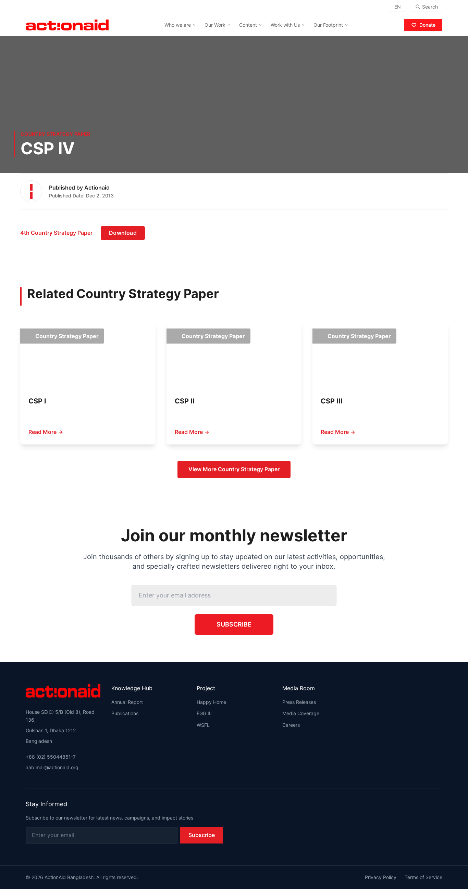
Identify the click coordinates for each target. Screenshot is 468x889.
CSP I (37, 401)
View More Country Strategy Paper (234, 469)
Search (430, 7)
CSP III (332, 401)
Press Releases (299, 702)
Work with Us (285, 25)
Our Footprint (328, 25)
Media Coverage (300, 713)
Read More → (45, 431)
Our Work (215, 25)
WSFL (203, 725)
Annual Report (127, 702)
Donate (427, 25)
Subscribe (234, 624)
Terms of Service (423, 877)
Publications (124, 713)
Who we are (177, 25)
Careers (291, 725)
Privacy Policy (380, 877)
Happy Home (211, 702)
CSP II (185, 401)
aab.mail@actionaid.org (52, 767)
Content (248, 25)
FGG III (204, 713)
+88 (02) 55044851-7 (51, 757)
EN (397, 7)
